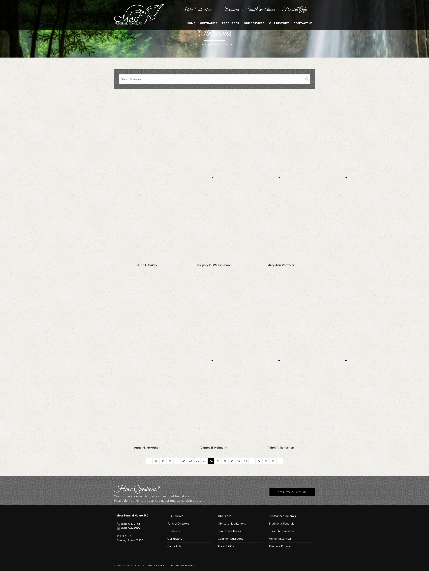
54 (238, 461)
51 (218, 461)
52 (225, 461)
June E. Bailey (147, 265)
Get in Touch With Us (292, 492)
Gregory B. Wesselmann (214, 265)
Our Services (254, 23)
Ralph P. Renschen (281, 447)
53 (231, 461)
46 (183, 461)
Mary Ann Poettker (280, 265)
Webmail (163, 565)
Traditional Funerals (281, 523)
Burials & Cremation (281, 531)
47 (190, 461)
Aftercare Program (280, 546)
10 (156, 461)
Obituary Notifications (232, 523)
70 (259, 461)
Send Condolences (261, 9)
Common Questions (230, 538)
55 (245, 461)
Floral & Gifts (294, 9)
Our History (279, 23)
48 (197, 461)
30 (170, 461)
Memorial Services (280, 538)
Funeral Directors (178, 523)
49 (204, 461)
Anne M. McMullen (147, 447)
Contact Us (303, 23)
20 (163, 461)
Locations (232, 9)
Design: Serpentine (182, 565)
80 (266, 461)
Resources (230, 23)
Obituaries (208, 23)
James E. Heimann (214, 447)
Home (191, 23)
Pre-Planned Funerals (282, 516)
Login (151, 565)
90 (273, 461)
